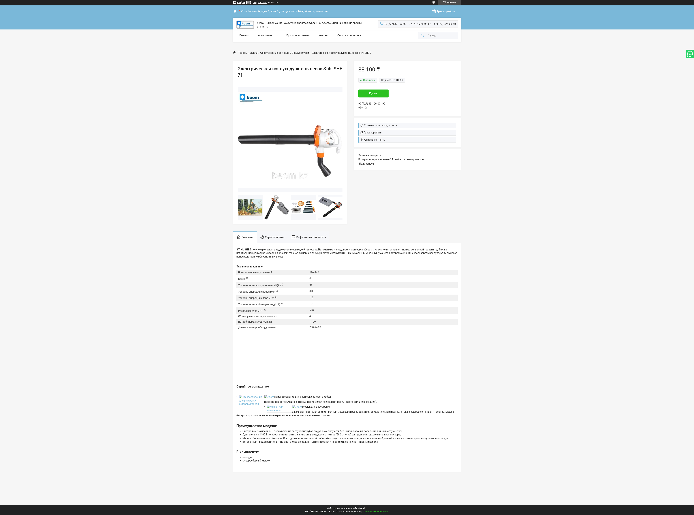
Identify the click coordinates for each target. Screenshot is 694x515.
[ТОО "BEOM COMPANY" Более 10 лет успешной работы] (245, 24)
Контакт (323, 35)
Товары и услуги (248, 52)
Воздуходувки (300, 52)
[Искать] (422, 36)
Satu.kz (363, 508)
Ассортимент (266, 35)
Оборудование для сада (274, 52)
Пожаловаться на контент (376, 511)
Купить (373, 93)
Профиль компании (298, 35)
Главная (244, 35)
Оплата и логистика (349, 35)
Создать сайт (260, 2)
